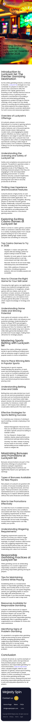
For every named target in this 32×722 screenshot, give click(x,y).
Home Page (7, 704)
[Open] (27, 4)
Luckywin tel (13, 85)
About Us (5, 717)
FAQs (22, 704)
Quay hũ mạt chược (20, 666)
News (16, 704)
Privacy (11, 717)
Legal (21, 717)
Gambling (7, 41)
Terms (16, 717)
